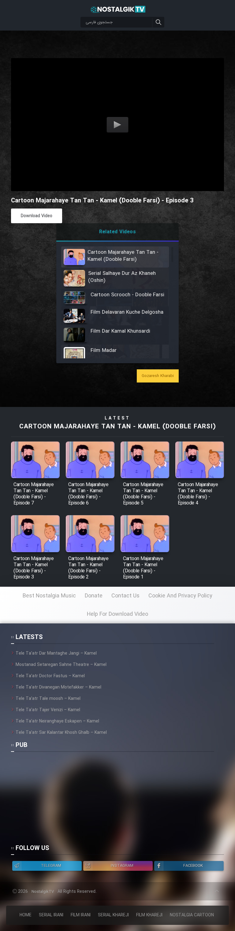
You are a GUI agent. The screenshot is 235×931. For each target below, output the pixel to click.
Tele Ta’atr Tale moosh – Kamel (48, 698)
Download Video (36, 215)
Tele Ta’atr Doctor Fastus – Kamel (50, 676)
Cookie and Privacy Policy (180, 596)
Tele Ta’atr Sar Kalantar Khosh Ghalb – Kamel (61, 732)
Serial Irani (51, 915)
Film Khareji (149, 915)
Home (26, 915)
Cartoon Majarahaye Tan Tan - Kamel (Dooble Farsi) (117, 427)
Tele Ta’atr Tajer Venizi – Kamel (48, 710)
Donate (94, 596)
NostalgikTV (43, 892)
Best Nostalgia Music (49, 596)
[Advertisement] (112, 801)
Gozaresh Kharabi (158, 376)
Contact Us (125, 596)
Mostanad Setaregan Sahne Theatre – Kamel (61, 664)
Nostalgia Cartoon (192, 915)
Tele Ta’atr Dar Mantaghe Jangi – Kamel (56, 653)
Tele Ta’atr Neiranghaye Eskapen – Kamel (57, 721)
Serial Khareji (113, 915)
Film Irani (81, 915)
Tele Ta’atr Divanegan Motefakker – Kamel (58, 687)
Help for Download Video (117, 614)
